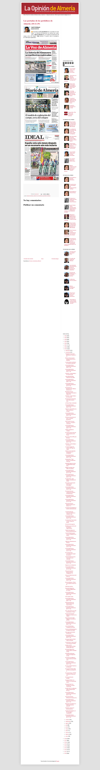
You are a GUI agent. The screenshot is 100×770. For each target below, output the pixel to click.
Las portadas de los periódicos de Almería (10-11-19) (38, 22)
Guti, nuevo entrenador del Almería (70, 633)
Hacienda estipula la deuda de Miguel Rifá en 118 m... (70, 589)
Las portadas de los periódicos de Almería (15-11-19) (70, 538)
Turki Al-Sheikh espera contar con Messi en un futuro (70, 534)
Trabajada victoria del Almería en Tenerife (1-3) (70, 355)
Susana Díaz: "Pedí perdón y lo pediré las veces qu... (70, 460)
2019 (65, 348)
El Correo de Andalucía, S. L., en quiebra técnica (73, 274)
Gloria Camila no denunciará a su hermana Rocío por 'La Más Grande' (73, 124)
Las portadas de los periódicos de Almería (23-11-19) (70, 441)
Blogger (57, 761)
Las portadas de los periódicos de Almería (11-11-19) (70, 568)
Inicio (42, 258)
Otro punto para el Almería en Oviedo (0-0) (71, 697)
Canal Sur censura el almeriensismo (69, 708)
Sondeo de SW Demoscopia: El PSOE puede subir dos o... (70, 646)
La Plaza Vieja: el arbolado (70, 403)
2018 (65, 738)
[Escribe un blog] (45, 194)
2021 (65, 345)
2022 (65, 343)
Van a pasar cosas (69, 596)
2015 (65, 744)
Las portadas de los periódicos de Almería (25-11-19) (70, 414)
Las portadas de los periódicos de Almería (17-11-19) (70, 500)
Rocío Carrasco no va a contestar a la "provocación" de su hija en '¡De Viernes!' (70, 233)
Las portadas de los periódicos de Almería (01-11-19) (70, 716)
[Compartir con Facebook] (47, 194)
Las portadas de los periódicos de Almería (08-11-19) (70, 599)
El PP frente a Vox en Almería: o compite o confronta (70, 422)
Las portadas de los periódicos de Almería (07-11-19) (70, 607)
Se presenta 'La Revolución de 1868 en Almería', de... (70, 389)
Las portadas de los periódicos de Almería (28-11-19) (70, 380)
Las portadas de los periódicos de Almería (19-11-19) (70, 488)
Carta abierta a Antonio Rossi (73, 192)
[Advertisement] (41, 246)
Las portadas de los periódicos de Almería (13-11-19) (70, 549)
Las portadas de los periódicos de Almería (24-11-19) (70, 426)
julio (66, 725)
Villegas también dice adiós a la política (69, 468)
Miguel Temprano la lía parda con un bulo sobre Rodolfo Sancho (70, 168)
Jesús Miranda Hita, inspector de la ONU (70, 377)
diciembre (68, 350)
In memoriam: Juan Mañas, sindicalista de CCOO (70, 480)
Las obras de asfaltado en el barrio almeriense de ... (70, 509)
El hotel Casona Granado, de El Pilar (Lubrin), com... (70, 400)
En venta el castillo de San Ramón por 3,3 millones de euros (73, 100)
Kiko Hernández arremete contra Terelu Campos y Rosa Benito (73, 139)
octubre (67, 719)
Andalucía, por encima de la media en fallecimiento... (70, 527)
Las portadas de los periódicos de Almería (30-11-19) (70, 366)
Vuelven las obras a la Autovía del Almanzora (70, 531)
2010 (65, 753)
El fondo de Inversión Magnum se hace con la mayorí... (70, 615)
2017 (65, 740)
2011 (65, 751)
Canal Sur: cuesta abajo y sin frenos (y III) (70, 374)
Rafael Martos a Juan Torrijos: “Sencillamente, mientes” (73, 301)
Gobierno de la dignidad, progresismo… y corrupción (70, 452)
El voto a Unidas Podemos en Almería (70, 666)
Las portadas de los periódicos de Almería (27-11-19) (70, 384)
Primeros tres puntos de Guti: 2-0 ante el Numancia (70, 418)
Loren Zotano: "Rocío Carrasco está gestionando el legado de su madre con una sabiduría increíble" (70, 209)
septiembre (68, 721)
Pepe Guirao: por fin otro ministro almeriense (72, 294)
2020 (65, 347)
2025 (65, 337)
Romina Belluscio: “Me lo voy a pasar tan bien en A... (70, 583)
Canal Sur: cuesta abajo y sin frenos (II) (70, 396)
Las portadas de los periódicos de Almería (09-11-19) (70, 593)
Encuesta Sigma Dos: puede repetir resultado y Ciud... (70, 650)
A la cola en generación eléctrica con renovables (70, 484)
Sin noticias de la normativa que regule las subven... (70, 554)
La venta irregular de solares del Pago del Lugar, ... (70, 448)
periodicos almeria (46, 195)
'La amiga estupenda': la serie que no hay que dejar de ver (73, 93)
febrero (67, 734)
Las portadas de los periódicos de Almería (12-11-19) (70, 562)
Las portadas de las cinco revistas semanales (72, 70)
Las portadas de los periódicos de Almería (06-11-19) (70, 623)
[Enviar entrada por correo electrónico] (41, 194)
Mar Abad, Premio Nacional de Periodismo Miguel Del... (70, 393)
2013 (65, 747)
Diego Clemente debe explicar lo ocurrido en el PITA (70, 619)
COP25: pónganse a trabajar (69, 430)
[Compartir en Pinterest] (48, 194)
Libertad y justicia (69, 586)
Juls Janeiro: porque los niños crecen (72, 160)
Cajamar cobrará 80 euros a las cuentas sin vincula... (70, 410)
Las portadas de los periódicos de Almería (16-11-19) (70, 517)
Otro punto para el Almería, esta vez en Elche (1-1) (70, 504)
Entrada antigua (55, 258)
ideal (35, 195)
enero (67, 736)
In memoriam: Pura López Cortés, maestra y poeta (70, 521)
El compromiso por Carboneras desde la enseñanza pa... (70, 492)
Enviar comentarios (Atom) (35, 261)
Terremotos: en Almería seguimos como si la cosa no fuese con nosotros (70, 78)
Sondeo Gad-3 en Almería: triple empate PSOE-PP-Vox (71, 689)
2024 (65, 339)
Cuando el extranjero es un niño (72, 106)
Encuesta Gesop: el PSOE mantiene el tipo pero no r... (70, 674)
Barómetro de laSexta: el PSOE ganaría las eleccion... (70, 705)
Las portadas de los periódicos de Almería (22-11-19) (70, 456)
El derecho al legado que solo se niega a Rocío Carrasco (73, 200)
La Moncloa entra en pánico (73, 280)
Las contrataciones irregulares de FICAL (70, 627)
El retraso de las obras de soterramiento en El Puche (70, 433)
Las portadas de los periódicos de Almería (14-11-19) (70, 545)
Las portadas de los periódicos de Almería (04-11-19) (70, 663)
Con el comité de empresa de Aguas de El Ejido (71, 630)
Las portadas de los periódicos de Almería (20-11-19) (70, 475)
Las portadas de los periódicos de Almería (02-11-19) (70, 700)
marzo (67, 732)
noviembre (68, 352)
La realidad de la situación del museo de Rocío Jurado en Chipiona (73, 131)
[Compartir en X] (46, 194)
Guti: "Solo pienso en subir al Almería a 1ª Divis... (70, 611)
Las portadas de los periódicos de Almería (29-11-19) (70, 370)
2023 (65, 341)
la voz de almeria (39, 195)
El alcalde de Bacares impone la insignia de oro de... (70, 654)
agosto (67, 723)
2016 (65, 742)
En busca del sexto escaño (69, 678)
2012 (65, 749)
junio (67, 727)
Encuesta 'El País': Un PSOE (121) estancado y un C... (70, 681)
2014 (65, 746)
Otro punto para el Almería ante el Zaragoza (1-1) (69, 572)
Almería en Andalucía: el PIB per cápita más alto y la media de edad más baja (70, 217)
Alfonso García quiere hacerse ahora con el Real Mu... (70, 359)
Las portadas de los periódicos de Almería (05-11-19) (70, 636)
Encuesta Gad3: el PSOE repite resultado (70, 640)
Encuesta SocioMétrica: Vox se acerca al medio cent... (70, 658)
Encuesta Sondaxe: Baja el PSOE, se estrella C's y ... (70, 670)
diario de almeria (30, 195)
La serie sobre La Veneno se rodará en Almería (70, 363)
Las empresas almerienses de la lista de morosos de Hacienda (73, 267)
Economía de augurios (70, 524)
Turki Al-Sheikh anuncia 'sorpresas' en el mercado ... (70, 558)
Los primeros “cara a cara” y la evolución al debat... (71, 643)
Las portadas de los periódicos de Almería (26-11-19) (70, 406)
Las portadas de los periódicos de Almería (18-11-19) (70, 496)
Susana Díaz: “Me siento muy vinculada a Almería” (72, 114)
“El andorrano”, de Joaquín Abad (73, 253)
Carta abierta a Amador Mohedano (73, 178)
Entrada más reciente (28, 258)
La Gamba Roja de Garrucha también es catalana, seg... (70, 513)
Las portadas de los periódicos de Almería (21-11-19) (70, 471)
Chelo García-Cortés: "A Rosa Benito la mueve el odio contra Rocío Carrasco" (70, 146)
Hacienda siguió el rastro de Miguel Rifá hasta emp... (70, 464)
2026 (65, 335)
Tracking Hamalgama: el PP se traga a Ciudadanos (70, 712)
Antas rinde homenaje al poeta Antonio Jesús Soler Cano (73, 86)
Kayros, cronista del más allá (72, 287)
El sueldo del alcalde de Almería (72, 259)
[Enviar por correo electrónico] (43, 194)
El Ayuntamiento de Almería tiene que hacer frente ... (69, 603)
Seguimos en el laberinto (70, 565)
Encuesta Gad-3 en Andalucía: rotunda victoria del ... (69, 685)
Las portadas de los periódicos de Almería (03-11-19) (70, 693)
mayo (67, 728)
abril (67, 730)
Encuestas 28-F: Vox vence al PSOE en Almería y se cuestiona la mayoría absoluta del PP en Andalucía (70, 242)
